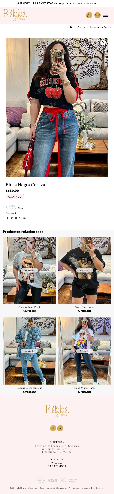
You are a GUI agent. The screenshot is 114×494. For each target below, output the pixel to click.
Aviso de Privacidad (69, 488)
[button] (103, 42)
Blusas (81, 27)
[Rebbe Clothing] (17, 15)
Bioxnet (100, 488)
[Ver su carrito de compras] (89, 15)
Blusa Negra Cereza (100, 27)
